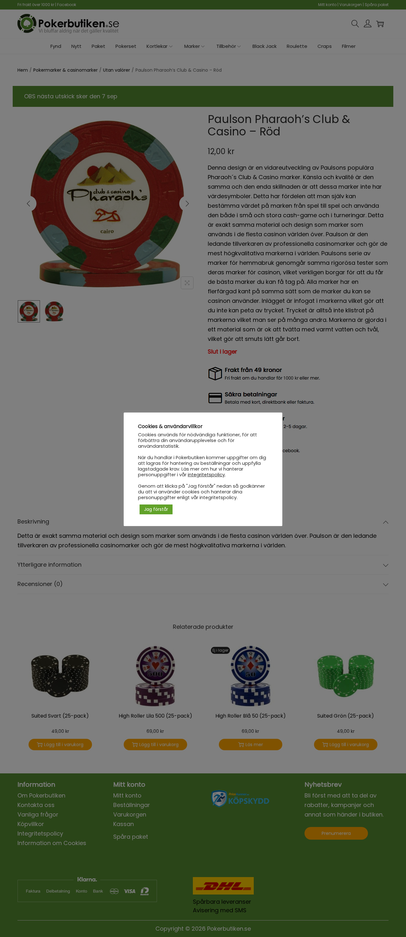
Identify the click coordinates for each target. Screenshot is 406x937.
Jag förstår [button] (156, 509)
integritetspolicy (206, 475)
